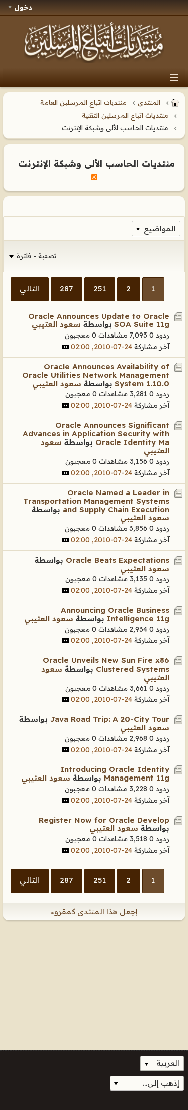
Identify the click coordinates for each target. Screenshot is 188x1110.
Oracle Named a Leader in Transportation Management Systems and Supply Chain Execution (96, 501)
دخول (23, 7)
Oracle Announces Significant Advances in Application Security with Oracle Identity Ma (96, 433)
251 (99, 288)
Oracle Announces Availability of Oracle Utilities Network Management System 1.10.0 (95, 375)
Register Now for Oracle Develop (104, 820)
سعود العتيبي (56, 324)
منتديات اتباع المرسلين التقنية (125, 115)
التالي (29, 288)
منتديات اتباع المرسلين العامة (83, 102)
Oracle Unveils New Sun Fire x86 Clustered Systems (106, 664)
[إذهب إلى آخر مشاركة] (65, 347)
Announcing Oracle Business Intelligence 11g (115, 614)
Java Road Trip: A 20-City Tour (109, 719)
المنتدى (149, 102)
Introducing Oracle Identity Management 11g (114, 773)
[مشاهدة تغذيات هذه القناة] (94, 176)
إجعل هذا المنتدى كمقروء (94, 911)
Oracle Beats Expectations (117, 560)
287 (66, 288)
